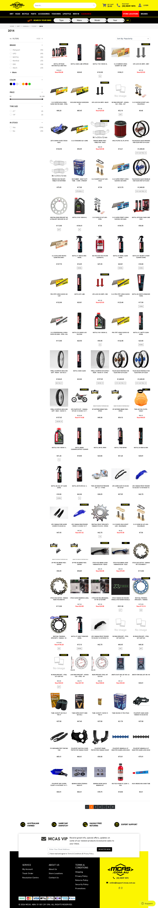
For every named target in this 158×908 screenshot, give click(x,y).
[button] (133, 39)
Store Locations (130, 14)
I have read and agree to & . (72, 854)
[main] (100, 426)
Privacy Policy (89, 854)
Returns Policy (81, 880)
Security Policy (81, 884)
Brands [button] (144, 14)
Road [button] (17, 14)
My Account (27, 869)
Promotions (80, 888)
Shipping (79, 872)
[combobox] (62, 5)
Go (127, 20)
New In (76, 14)
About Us (53, 869)
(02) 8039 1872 (128, 6)
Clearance (86, 14)
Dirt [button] (11, 14)
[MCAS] (20, 5)
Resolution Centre (30, 877)
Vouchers (56, 14)
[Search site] (94, 5)
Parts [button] (33, 14)
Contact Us (54, 877)
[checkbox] (26, 50)
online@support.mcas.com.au (122, 883)
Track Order (27, 873)
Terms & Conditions (75, 854)
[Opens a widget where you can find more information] (147, 904)
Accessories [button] (44, 14)
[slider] (10, 99)
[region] (26, 423)
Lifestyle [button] (67, 14)
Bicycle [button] (25, 14)
